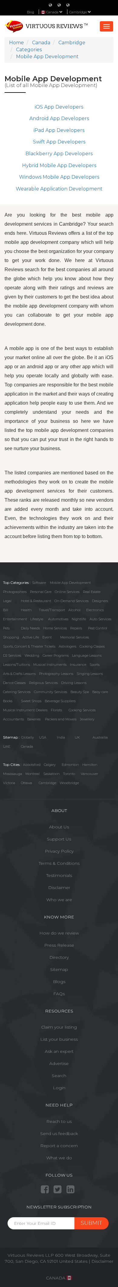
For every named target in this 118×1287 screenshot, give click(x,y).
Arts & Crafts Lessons (19, 674)
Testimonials (59, 875)
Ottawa (26, 783)
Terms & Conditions (59, 863)
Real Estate (91, 592)
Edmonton (70, 765)
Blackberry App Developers (59, 154)
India (61, 737)
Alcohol (74, 610)
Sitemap (59, 969)
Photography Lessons (56, 674)
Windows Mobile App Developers (59, 177)
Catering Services (17, 692)
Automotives (58, 619)
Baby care (100, 692)
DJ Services (12, 655)
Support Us (59, 839)
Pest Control (97, 628)
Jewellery (87, 719)
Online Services (67, 592)
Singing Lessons (90, 674)
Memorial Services (74, 637)
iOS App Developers (59, 107)
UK (77, 737)
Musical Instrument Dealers (25, 710)
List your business (59, 1039)
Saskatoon (51, 774)
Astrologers (67, 646)
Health (26, 610)
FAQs (59, 993)
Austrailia (100, 737)
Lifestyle (36, 619)
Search (59, 1075)
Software (39, 583)
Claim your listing (59, 1027)
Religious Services (43, 683)
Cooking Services (82, 710)
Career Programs (56, 655)
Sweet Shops (31, 701)
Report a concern (59, 1145)
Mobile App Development (70, 583)
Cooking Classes (92, 646)
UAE (6, 746)
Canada (27, 746)
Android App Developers (59, 118)
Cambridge (78, 12)
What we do (59, 1158)
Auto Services (100, 619)
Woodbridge (69, 783)
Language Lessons (87, 655)
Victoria (9, 783)
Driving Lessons (74, 683)
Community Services (50, 692)
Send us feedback (59, 1133)
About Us (59, 827)
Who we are (59, 899)
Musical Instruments (50, 664)
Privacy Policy (59, 851)
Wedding (32, 655)
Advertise (59, 1063)
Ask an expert (59, 1051)
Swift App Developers (59, 142)
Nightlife (79, 619)
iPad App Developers (59, 130)
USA (42, 737)
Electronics (95, 610)
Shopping (11, 637)
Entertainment (15, 619)
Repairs (76, 628)
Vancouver (89, 774)
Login (59, 1087)
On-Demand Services (71, 601)
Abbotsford (32, 765)
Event (47, 637)
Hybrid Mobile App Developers (59, 165)
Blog (30, 12)
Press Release (59, 945)
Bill (5, 610)
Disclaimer (59, 887)
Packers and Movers (61, 719)
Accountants (13, 719)
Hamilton (89, 765)
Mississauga (12, 774)
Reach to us (59, 1121)
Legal (7, 601)
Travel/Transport (52, 610)
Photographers (15, 592)
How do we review (59, 933)
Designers (100, 601)
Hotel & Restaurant (36, 601)
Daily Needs (30, 628)
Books (7, 701)
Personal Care (40, 592)
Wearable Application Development (59, 189)
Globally (27, 737)
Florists (56, 710)
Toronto (69, 774)
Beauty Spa (79, 692)
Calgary (50, 765)
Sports (95, 664)
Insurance (78, 664)
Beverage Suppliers (60, 701)
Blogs (59, 981)
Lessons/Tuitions (16, 664)
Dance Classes (14, 683)
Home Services (55, 628)
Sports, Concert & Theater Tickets (29, 646)
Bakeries (34, 719)
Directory (59, 957)
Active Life (30, 637)
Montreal (32, 774)
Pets (6, 628)
